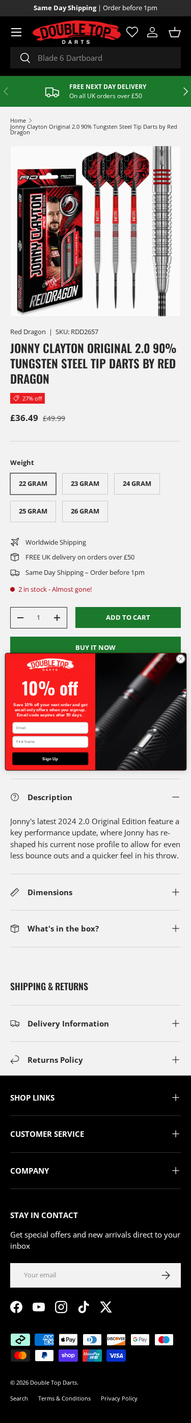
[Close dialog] (180, 659)
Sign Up (50, 758)
